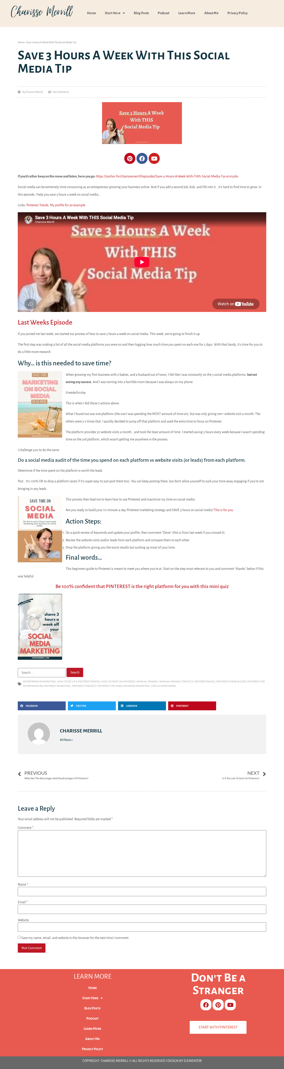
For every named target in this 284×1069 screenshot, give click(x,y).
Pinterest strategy (84, 686)
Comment (26, 827)
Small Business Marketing (133, 686)
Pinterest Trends (37, 205)
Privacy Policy (237, 13)
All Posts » (66, 740)
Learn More (186, 13)
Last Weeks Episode (45, 322)
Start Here (112, 13)
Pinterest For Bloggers (231, 681)
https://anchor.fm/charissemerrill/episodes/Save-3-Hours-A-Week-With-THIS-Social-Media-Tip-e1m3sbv (167, 176)
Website (23, 920)
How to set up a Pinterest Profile (78, 681)
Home (91, 13)
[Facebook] (142, 158)
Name (23, 884)
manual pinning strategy (176, 681)
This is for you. (224, 510)
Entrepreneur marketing (39, 681)
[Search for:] (42, 672)
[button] (42, 705)
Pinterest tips (106, 686)
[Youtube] (154, 158)
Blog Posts (141, 13)
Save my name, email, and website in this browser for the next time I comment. (75, 938)
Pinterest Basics (204, 681)
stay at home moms (163, 686)
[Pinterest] (129, 158)
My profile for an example (67, 205)
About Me (211, 13)
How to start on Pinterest (118, 681)
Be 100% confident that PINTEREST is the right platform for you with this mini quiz (142, 586)
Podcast (163, 13)
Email (23, 902)
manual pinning (147, 681)
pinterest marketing (57, 686)
